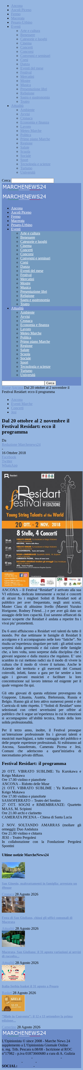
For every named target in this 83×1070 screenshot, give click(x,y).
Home (6, 388)
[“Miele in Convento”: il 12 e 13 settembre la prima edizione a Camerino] (13, 1010)
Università (27, 172)
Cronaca (26, 118)
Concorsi (26, 51)
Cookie (43, 1062)
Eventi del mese (31, 68)
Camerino (9, 1027)
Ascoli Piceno (21, 10)
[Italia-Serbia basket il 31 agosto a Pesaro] (13, 980)
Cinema (26, 43)
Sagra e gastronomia (35, 97)
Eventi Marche (22, 404)
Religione (27, 93)
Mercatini (27, 76)
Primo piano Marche (35, 139)
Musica (25, 85)
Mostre (25, 81)
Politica (25, 135)
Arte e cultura (30, 31)
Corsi (24, 60)
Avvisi (25, 114)
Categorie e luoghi (33, 39)
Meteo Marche (31, 131)
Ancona (17, 6)
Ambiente (27, 110)
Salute (24, 147)
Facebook (25, 1066)
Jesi (13, 412)
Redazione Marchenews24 (21, 444)
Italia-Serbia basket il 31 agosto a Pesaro (30, 986)
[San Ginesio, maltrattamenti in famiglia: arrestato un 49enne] (13, 877)
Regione (26, 143)
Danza (25, 64)
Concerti (26, 47)
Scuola (25, 151)
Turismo (26, 168)
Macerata (17, 18)
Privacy (29, 1062)
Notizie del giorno (46, 1058)
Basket (7, 993)
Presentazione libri (33, 89)
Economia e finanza (34, 122)
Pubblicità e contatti (16, 1058)
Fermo (16, 14)
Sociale (25, 156)
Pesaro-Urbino (21, 22)
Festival (26, 72)
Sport (24, 160)
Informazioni (11, 1062)
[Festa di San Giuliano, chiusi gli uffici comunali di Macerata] (13, 911)
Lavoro (25, 126)
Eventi (16, 26)
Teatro (25, 101)
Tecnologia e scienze (35, 164)
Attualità (17, 106)
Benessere (27, 35)
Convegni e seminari (35, 56)
